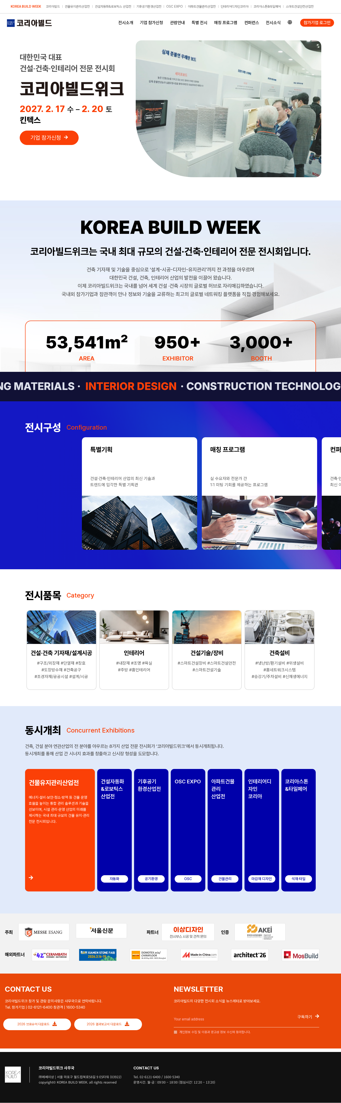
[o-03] (188, 925)
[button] (29, 445)
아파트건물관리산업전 (202, 6)
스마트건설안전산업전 (300, 6)
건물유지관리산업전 (77, 6)
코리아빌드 (53, 6)
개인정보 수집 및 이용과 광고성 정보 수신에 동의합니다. (214, 1032)
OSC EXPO (174, 6)
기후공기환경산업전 (148, 6)
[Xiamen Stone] (97, 951)
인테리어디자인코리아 (234, 6)
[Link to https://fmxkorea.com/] (59, 878)
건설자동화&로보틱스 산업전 (113, 6)
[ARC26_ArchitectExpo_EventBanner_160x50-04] (249, 951)
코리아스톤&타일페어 (267, 6)
